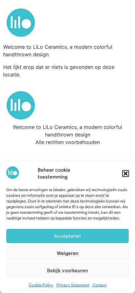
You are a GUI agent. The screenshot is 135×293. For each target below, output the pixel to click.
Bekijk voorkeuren (67, 271)
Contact (99, 285)
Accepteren (67, 236)
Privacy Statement (73, 285)
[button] (125, 173)
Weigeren (67, 253)
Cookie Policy (41, 285)
